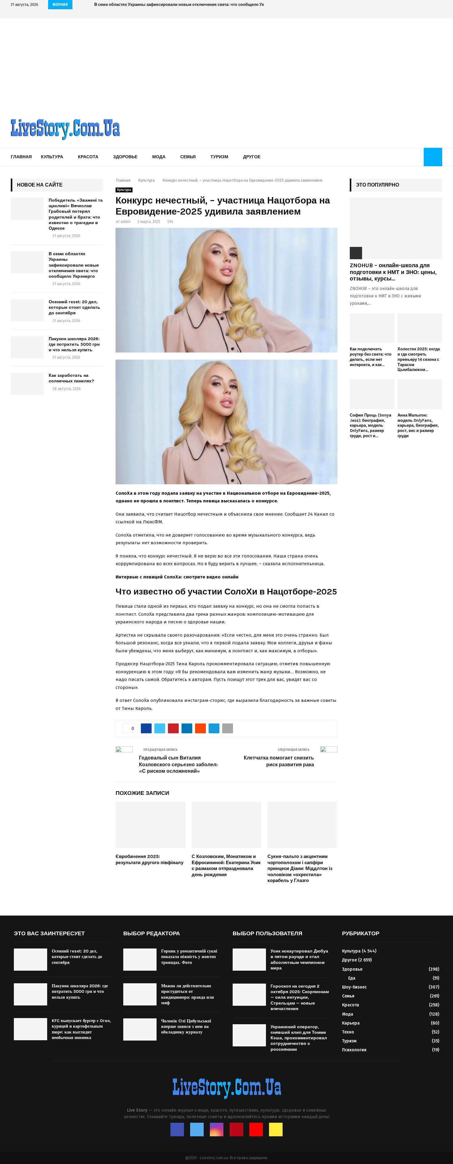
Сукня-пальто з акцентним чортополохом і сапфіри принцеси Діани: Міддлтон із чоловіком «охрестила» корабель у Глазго (299, 868)
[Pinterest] (236, 1129)
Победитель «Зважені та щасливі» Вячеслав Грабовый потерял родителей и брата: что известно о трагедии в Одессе (76, 214)
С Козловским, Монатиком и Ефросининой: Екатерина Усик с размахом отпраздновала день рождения (226, 865)
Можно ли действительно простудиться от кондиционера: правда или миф (187, 994)
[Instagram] (216, 1129)
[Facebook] (177, 1129)
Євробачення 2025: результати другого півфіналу (149, 859)
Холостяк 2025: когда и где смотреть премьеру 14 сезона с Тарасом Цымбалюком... (419, 359)
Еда (351, 978)
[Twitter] (197, 1129)
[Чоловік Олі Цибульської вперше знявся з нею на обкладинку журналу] (140, 1029)
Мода (158, 156)
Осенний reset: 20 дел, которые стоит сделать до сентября (152, 4)
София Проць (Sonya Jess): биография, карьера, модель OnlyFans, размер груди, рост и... (370, 425)
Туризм (219, 156)
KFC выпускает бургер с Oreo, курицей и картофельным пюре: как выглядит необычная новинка (81, 1029)
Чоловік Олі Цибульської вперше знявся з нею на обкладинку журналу (186, 1026)
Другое (251, 156)
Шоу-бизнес (354, 987)
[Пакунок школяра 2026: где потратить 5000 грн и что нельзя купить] (27, 347)
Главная (21, 156)
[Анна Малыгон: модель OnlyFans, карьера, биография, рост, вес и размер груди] (420, 394)
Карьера (351, 1023)
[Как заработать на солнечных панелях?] (27, 384)
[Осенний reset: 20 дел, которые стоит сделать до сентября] (27, 310)
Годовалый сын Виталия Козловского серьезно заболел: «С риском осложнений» (178, 764)
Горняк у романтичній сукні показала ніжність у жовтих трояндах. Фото (189, 957)
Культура (52, 156)
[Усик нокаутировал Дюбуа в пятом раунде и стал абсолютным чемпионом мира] (249, 960)
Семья (188, 156)
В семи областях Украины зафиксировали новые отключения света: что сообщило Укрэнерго (74, 265)
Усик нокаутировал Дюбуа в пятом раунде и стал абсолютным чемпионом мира (299, 960)
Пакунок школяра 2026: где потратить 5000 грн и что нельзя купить (74, 344)
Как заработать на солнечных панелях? (71, 378)
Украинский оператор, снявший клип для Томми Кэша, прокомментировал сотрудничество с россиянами (299, 1038)
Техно (348, 1032)
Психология (354, 1050)
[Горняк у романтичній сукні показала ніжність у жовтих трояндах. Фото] (140, 960)
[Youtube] (256, 1129)
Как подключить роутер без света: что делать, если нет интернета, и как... (370, 357)
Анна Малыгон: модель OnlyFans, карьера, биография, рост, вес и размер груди (418, 425)
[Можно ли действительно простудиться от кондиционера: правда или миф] (140, 994)
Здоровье (125, 156)
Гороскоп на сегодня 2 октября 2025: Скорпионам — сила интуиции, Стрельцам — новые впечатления (300, 997)
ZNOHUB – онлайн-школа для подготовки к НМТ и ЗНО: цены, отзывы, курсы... (393, 272)
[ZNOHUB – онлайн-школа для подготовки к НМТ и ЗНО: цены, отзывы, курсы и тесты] (396, 228)
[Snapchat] (276, 1129)
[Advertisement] (226, 65)
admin (125, 222)
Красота (88, 156)
